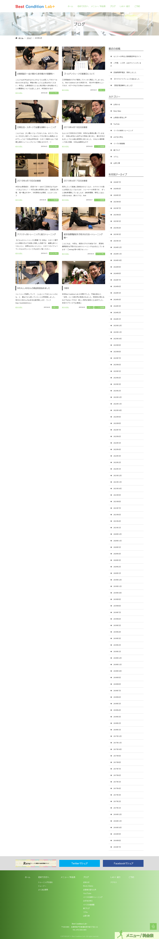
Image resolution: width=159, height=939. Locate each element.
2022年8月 (117, 423)
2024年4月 (117, 299)
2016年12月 (117, 814)
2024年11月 (117, 254)
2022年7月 (117, 430)
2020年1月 (117, 573)
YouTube (116, 124)
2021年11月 (117, 482)
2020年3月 (117, 560)
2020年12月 (117, 534)
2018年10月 (117, 671)
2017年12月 (117, 736)
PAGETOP (153, 927)
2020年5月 (117, 547)
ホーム (70, 6)
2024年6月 (117, 286)
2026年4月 (117, 189)
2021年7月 (117, 508)
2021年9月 (117, 495)
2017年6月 (117, 775)
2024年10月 (117, 260)
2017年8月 (117, 762)
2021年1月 (117, 528)
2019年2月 (117, 645)
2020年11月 (117, 541)
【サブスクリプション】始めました (126, 79)
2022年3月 (117, 456)
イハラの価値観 (100, 146)
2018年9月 (117, 677)
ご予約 (137, 6)
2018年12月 (117, 658)
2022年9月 (117, 417)
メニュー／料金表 (98, 6)
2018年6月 (117, 697)
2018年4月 (117, 710)
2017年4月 (117, 788)
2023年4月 (117, 378)
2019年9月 (117, 599)
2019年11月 (117, 586)
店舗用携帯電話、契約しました (124, 72)
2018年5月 (117, 704)
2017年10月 (117, 749)
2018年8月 (117, 684)
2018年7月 (117, 691)
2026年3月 (117, 195)
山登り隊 (116, 163)
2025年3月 (117, 234)
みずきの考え (54, 93)
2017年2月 (117, 801)
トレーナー (42, 886)
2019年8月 (117, 606)
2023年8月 (117, 352)
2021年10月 (117, 488)
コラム (115, 157)
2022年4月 (117, 449)
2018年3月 (117, 717)
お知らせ (102, 90)
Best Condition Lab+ (79, 924)
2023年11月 (117, 332)
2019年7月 (117, 612)
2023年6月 (117, 365)
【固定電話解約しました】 (123, 85)
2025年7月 (117, 208)
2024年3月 (117, 306)
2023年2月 (117, 391)
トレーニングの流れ (45, 882)
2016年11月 (117, 821)
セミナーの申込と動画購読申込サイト (127, 56)
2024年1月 (117, 319)
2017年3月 (117, 795)
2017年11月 (117, 743)
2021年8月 (117, 501)
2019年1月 (117, 651)
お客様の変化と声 (120, 117)
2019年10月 (117, 593)
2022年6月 (117, 436)
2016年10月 (117, 827)
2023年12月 (117, 325)
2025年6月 (117, 215)
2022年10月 (117, 410)
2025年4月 (117, 228)
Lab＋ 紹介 (125, 6)
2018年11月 (117, 664)
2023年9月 (117, 345)
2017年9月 (117, 756)
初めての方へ (83, 6)
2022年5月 (117, 443)
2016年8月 (117, 840)
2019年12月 (117, 580)
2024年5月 (117, 293)
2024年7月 (117, 280)
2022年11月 (117, 404)
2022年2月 (117, 462)
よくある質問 (43, 889)
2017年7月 (117, 769)
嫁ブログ (116, 150)
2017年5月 (117, 782)
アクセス (113, 882)
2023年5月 (117, 371)
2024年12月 (117, 247)
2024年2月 (117, 312)
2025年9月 (117, 202)
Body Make (117, 111)
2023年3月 (117, 384)
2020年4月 (117, 554)
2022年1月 (117, 469)
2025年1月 (117, 241)
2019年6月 (117, 619)
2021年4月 (117, 521)
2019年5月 (117, 625)
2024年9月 (117, 267)
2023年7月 (117, 358)
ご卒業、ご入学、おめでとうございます (125, 64)
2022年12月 (117, 397)
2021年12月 (117, 475)
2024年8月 (117, 273)
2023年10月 (117, 339)
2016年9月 (117, 834)
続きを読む (18, 93)
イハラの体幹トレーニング (123, 130)
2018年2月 (117, 723)
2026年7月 (117, 182)
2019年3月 (117, 638)
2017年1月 (117, 808)
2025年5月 (117, 221)
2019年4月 (117, 632)
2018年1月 (117, 730)
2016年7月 (117, 847)
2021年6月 (117, 515)
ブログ (112, 6)
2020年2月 (117, 567)
